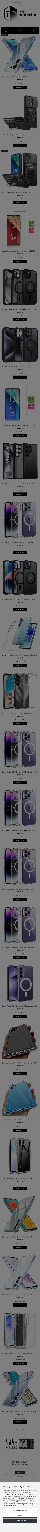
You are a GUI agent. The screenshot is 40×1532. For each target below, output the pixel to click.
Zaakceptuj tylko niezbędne (20, 1510)
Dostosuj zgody (20, 1515)
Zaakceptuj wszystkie (20, 1520)
